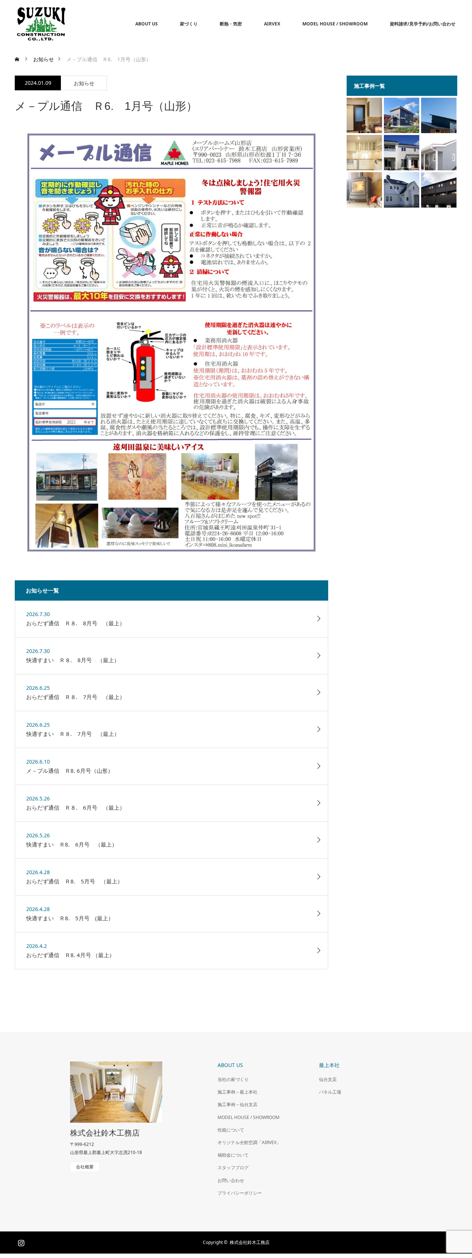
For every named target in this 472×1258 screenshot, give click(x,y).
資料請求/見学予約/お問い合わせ (422, 24)
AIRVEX (272, 24)
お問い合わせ (231, 1180)
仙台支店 (328, 1079)
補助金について (233, 1155)
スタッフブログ (233, 1167)
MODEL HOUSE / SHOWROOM (335, 24)
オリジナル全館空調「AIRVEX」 (249, 1142)
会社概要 (85, 1167)
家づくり (189, 24)
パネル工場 (330, 1092)
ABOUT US (146, 24)
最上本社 (329, 1064)
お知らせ (84, 83)
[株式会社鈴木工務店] (67, 24)
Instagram (20, 1241)
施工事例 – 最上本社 (237, 1092)
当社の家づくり (233, 1079)
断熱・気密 (231, 24)
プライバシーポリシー (240, 1193)
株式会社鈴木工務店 (105, 1133)
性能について (231, 1130)
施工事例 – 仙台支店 (237, 1104)
